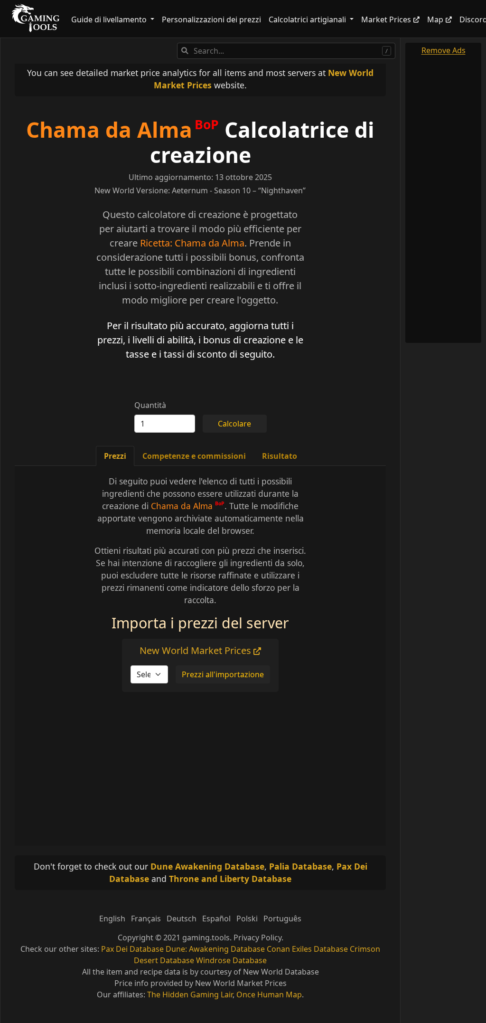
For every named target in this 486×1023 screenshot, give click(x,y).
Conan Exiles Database (307, 949)
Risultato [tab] (279, 456)
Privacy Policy (257, 937)
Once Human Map (269, 994)
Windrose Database (231, 960)
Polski (247, 918)
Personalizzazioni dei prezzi (211, 19)
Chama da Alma (109, 129)
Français (146, 918)
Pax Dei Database (132, 949)
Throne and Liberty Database (230, 878)
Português (282, 918)
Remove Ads (443, 50)
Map (435, 19)
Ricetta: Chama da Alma (192, 243)
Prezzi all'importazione (223, 674)
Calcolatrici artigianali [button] (308, 19)
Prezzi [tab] (115, 456)
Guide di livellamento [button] (110, 19)
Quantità (150, 405)
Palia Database (300, 866)
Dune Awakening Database (207, 866)
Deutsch (181, 918)
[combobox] (286, 51)
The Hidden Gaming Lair (190, 994)
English (112, 918)
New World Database (281, 971)
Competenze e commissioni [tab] (194, 456)
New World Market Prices (196, 650)
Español (216, 918)
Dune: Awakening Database (215, 949)
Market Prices (386, 19)
